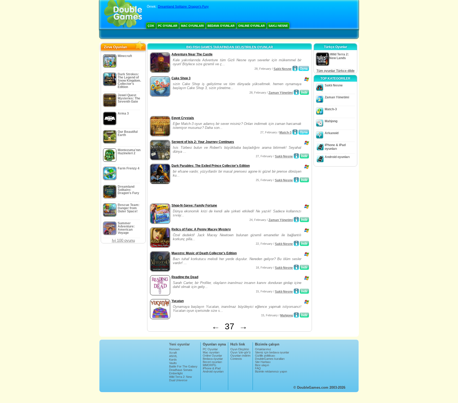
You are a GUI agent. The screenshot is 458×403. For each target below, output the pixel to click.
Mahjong (286, 315)
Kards (173, 359)
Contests (236, 358)
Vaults (173, 363)
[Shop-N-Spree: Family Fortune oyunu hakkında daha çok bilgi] (296, 219)
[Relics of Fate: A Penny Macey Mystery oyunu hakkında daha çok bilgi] (296, 243)
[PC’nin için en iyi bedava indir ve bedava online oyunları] (123, 14)
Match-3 (285, 132)
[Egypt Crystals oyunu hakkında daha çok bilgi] (295, 132)
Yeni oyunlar (179, 344)
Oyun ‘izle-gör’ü (240, 352)
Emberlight (176, 373)
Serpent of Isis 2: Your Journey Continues (202, 142)
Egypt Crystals (182, 118)
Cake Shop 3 (181, 78)
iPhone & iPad (212, 368)
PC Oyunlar (167, 25)
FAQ (258, 368)
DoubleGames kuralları (270, 358)
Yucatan (177, 301)
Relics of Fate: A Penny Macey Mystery (201, 229)
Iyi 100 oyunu (123, 240)
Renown (174, 349)
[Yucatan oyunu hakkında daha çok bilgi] (296, 315)
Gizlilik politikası (265, 355)
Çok (151, 25)
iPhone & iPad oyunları (335, 147)
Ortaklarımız (263, 349)
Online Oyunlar (251, 25)
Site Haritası (263, 361)
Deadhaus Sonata (180, 369)
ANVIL (173, 356)
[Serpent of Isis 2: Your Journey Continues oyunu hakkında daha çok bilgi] (296, 156)
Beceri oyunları (212, 361)
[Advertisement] (211, 107)
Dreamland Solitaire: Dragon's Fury (183, 6)
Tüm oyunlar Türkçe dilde (335, 71)
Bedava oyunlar (221, 25)
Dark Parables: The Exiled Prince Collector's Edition (210, 166)
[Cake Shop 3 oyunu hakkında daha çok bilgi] (296, 92)
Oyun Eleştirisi (239, 349)
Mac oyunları (192, 25)
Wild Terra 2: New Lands (180, 378)
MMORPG (209, 365)
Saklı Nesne (278, 25)
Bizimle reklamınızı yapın (271, 371)
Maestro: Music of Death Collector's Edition (204, 253)
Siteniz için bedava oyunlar (272, 352)
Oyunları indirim (240, 355)
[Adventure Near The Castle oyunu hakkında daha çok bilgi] (295, 68)
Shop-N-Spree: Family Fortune (194, 205)
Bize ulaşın (262, 365)
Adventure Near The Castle (192, 54)
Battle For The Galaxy (183, 366)
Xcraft (173, 352)
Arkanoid (331, 133)
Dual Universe (178, 380)
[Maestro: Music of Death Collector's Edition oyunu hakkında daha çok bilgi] (296, 267)
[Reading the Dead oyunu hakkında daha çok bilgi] (296, 291)
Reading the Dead (184, 277)
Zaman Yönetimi (280, 93)
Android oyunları (337, 157)
